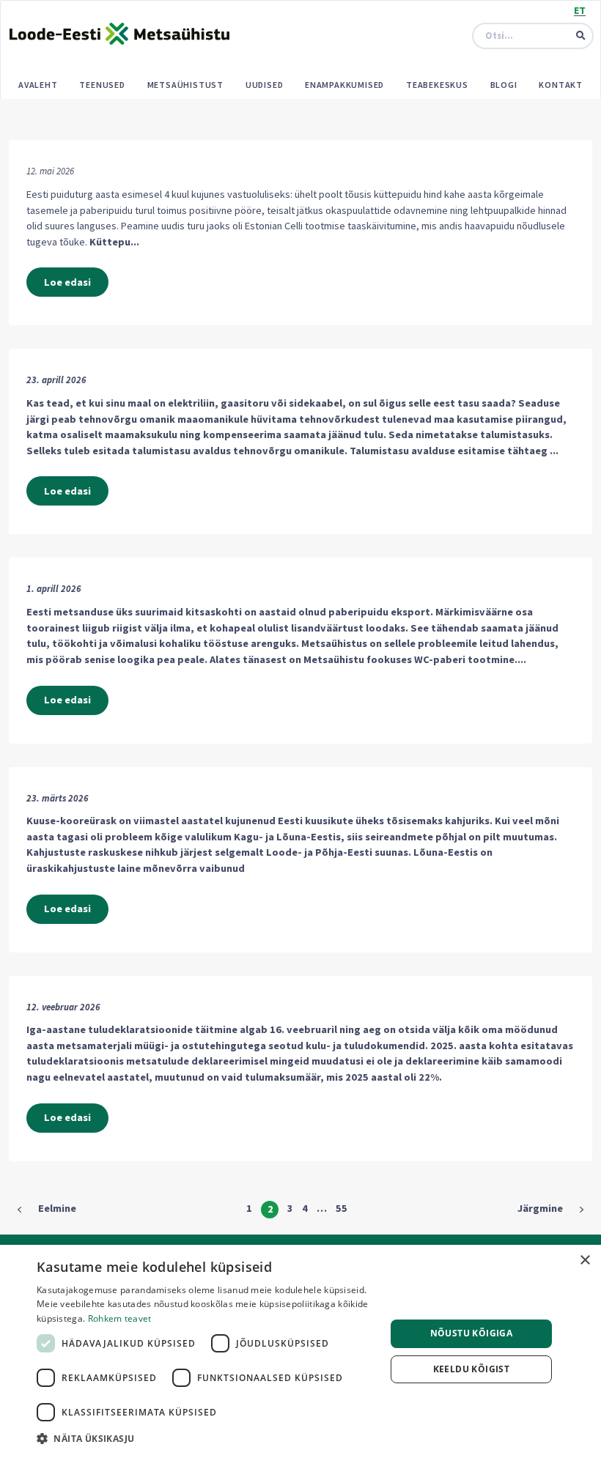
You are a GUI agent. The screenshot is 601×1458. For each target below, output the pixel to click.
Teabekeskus (437, 84)
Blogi (503, 84)
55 (341, 1208)
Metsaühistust (185, 84)
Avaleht (38, 84)
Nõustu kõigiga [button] (471, 1333)
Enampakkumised (344, 84)
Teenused (102, 84)
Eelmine (57, 1208)
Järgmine (540, 1208)
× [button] (584, 1260)
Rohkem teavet (120, 1318)
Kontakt (561, 84)
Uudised (265, 84)
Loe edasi (67, 282)
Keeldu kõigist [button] (471, 1369)
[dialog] (300, 1351)
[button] (206, 1438)
